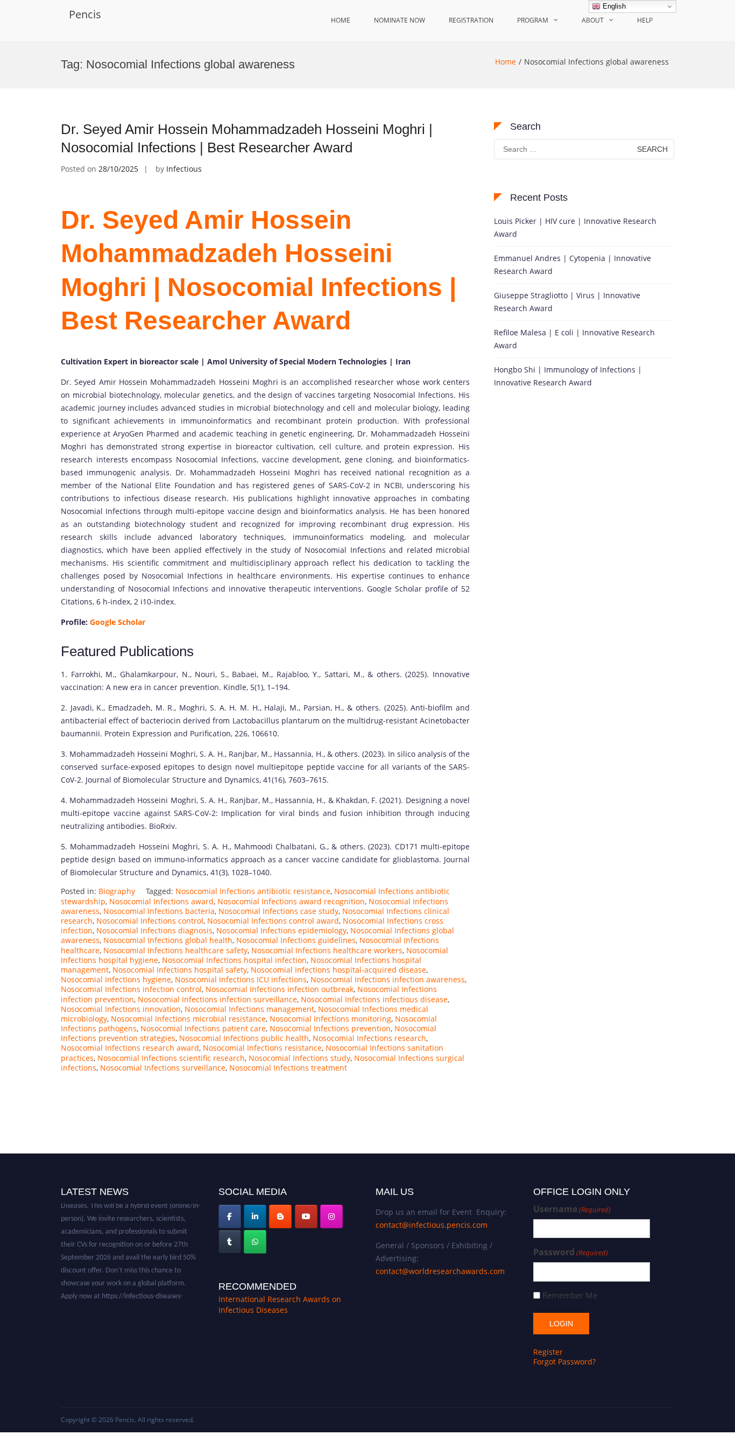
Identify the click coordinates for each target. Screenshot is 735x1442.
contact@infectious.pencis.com (431, 1225)
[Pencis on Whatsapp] (255, 1242)
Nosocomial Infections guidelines (296, 940)
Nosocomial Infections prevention (330, 1028)
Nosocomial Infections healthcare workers (326, 950)
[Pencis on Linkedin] (255, 1216)
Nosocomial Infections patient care (203, 1028)
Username (572, 1209)
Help (645, 20)
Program (532, 20)
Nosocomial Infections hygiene (116, 979)
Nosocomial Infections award (161, 901)
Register (548, 1352)
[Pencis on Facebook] (229, 1216)
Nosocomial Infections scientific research (171, 1058)
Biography (116, 891)
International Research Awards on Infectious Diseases (279, 1304)
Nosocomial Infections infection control (131, 989)
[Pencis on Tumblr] (229, 1242)
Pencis (85, 14)
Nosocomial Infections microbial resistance (188, 1019)
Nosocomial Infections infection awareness (387, 979)
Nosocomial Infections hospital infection (234, 960)
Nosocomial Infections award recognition (291, 901)
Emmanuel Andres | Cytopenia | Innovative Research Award (572, 264)
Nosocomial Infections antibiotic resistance (252, 891)
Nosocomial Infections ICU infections (241, 979)
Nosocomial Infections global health (167, 940)
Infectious (184, 169)
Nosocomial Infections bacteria (159, 911)
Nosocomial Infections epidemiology (281, 930)
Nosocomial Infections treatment (288, 1068)
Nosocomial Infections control (149, 921)
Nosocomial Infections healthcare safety (175, 950)
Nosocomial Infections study (299, 1058)
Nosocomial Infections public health (244, 1038)
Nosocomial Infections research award (130, 1048)
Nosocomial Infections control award (273, 921)
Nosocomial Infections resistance (262, 1048)
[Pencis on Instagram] (331, 1216)
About (593, 20)
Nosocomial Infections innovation (121, 1009)
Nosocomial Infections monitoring (330, 1019)
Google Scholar (117, 622)
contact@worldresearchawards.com (440, 1271)
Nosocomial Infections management (249, 1009)
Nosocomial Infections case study (278, 911)
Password (570, 1252)
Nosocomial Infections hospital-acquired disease (338, 970)
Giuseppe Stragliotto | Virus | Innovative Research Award (567, 301)
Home (340, 20)
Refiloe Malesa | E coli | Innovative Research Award (574, 338)
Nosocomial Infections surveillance (162, 1068)
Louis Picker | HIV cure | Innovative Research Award (575, 227)
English (613, 6)
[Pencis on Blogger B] (280, 1216)
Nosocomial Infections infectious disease (374, 999)
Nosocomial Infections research (369, 1038)
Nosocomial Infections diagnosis (154, 930)
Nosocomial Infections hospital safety (179, 970)
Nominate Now (399, 20)
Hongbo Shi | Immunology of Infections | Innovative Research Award (568, 376)
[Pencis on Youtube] (306, 1216)
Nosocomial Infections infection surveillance (217, 999)
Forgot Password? (564, 1361)
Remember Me (569, 1295)
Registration (471, 20)
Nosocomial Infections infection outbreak (280, 989)
